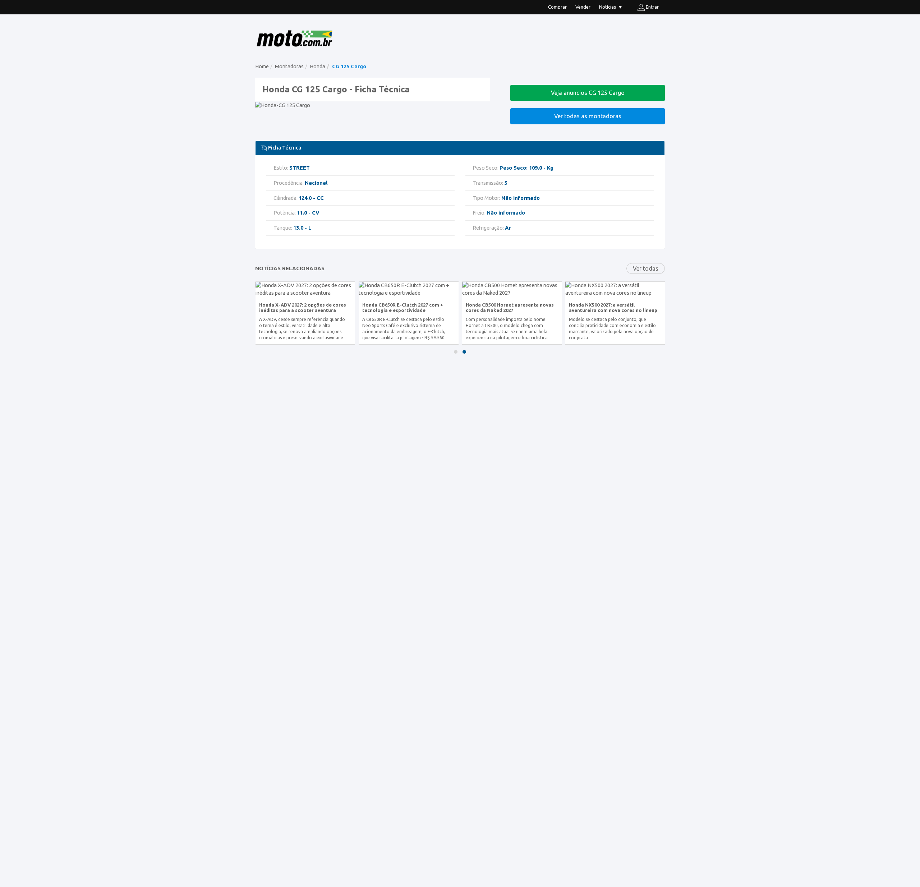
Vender (582, 7)
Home (262, 66)
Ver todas (645, 268)
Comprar (557, 7)
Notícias (607, 7)
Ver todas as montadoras (587, 116)
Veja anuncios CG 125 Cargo (588, 92)
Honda (317, 66)
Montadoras (289, 66)
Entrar (652, 7)
